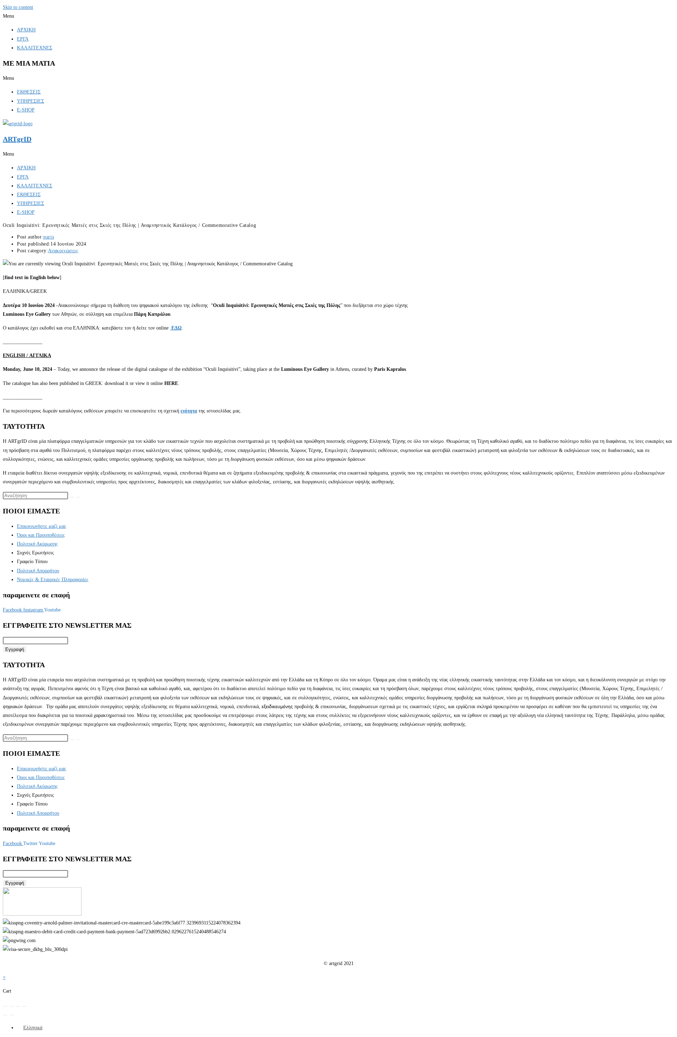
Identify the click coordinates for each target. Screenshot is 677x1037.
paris (48, 237)
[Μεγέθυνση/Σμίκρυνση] (5, 1006)
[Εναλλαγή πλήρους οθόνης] (11, 1006)
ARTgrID (17, 139)
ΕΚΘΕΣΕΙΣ (29, 92)
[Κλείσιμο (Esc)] (24, 1006)
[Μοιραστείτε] (18, 1006)
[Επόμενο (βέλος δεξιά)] (11, 1015)
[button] (338, 16)
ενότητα (189, 411)
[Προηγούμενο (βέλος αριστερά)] (5, 1015)
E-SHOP (26, 110)
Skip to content (18, 7)
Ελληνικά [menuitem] (32, 1027)
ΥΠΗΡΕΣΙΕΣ (30, 101)
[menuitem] (29, 1027)
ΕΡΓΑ (23, 39)
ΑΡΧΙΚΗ (26, 29)
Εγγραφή (14, 649)
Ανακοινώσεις (63, 250)
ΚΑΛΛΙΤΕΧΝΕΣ (34, 47)
